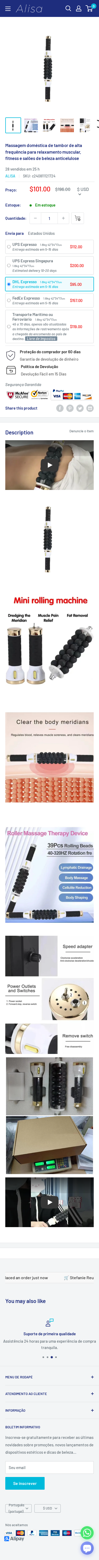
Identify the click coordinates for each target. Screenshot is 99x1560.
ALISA (10, 176)
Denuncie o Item (81, 431)
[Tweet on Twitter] (80, 408)
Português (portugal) (16, 1508)
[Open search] (68, 8)
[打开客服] (87, 1548)
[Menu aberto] (8, 9)
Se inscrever (25, 1483)
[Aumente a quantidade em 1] (63, 218)
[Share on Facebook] (60, 408)
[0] (89, 8)
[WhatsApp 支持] (87, 1532)
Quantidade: (15, 218)
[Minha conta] (78, 8)
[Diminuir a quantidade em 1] (35, 218)
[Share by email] (90, 408)
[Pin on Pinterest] (70, 408)
